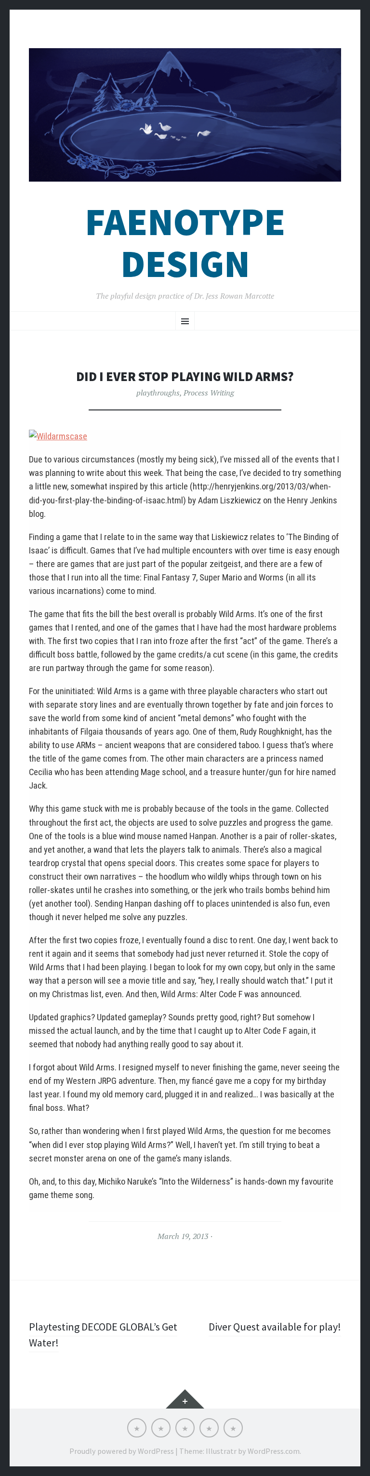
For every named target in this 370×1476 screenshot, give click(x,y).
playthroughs (158, 392)
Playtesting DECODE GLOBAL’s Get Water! (103, 1334)
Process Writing (209, 392)
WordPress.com (274, 1451)
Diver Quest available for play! (275, 1326)
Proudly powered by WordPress (121, 1451)
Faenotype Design (185, 243)
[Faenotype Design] (185, 115)
